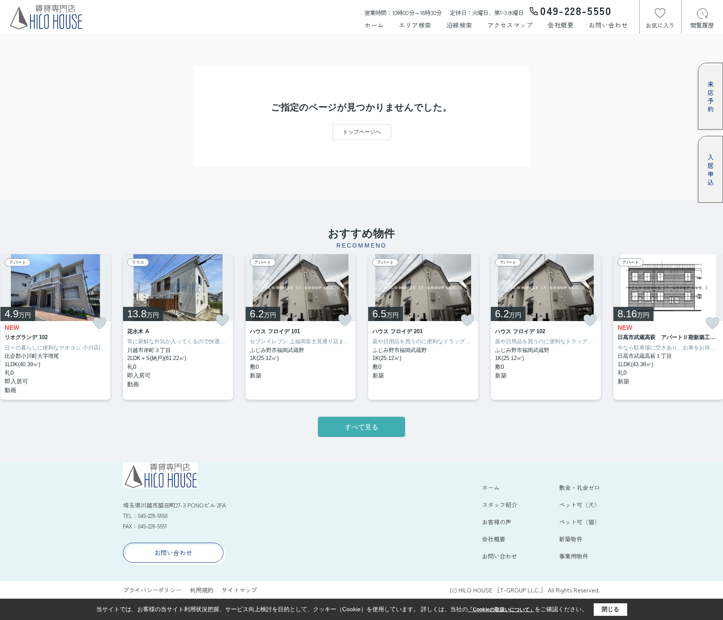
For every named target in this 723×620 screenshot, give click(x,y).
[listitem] (178, 327)
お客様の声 (496, 522)
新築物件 (570, 539)
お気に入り (660, 25)
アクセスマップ (510, 24)
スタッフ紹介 (499, 504)
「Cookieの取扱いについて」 (501, 609)
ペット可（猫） (579, 522)
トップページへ (362, 132)
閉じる (610, 609)
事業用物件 (573, 556)
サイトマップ (239, 590)
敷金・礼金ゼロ (579, 487)
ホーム (374, 24)
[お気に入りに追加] (99, 323)
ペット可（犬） (579, 504)
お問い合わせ (608, 24)
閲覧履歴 (702, 25)
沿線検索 (459, 24)
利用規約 (201, 590)
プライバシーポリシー (152, 590)
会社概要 (561, 24)
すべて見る (361, 427)
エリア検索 (415, 24)
